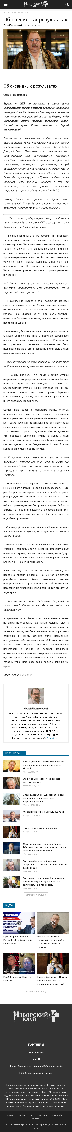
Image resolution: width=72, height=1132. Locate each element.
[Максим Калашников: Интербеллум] (11, 832)
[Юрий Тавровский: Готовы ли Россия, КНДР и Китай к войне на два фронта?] (19, 923)
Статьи (30, 12)
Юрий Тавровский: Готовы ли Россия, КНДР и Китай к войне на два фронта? (18, 940)
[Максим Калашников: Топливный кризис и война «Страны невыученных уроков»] (53, 923)
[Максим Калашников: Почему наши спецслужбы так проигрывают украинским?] (53, 963)
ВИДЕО (9, 905)
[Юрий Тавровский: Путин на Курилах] (19, 963)
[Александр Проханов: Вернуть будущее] (11, 816)
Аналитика (19, 12)
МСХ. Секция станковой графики (36, 1073)
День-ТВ (36, 1059)
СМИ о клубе (56, 1115)
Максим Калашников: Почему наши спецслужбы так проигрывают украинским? (52, 981)
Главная (7, 12)
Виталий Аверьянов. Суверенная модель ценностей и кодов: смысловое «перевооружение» (43, 798)
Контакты (36, 1118)
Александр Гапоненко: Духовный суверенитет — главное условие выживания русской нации (45, 864)
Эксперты (43, 1115)
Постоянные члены (26, 1115)
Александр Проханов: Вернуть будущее (43, 811)
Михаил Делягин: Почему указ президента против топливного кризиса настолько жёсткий (45, 765)
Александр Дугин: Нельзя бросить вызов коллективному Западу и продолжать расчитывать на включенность (43, 881)
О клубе (11, 1115)
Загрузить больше (35, 894)
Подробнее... (53, 738)
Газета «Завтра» (36, 1052)
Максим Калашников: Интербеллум (41, 827)
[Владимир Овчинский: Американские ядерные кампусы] (11, 783)
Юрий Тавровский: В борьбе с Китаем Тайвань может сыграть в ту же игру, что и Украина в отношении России (44, 847)
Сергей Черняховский (13, 25)
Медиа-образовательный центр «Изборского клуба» (36, 1066)
